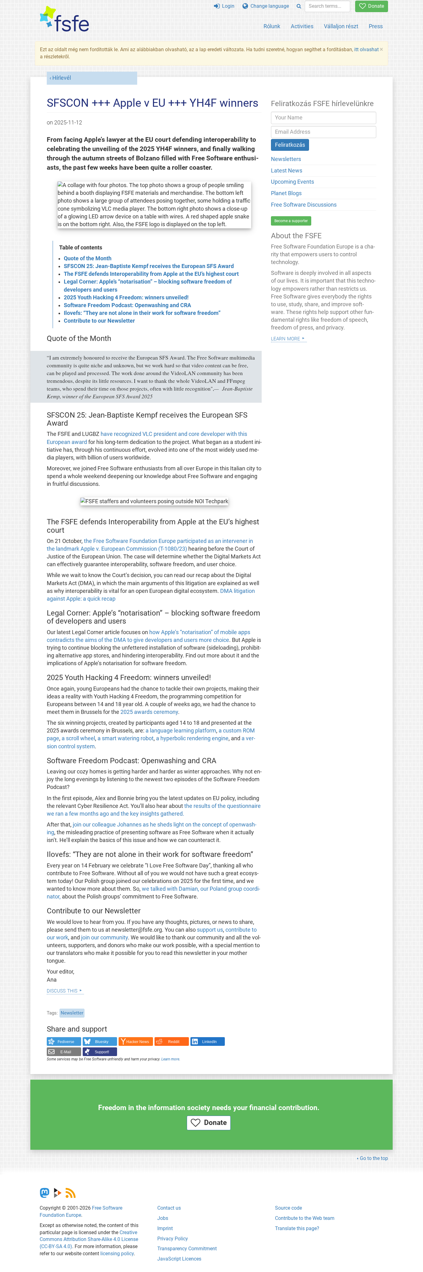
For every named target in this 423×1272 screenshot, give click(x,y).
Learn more (170, 1059)
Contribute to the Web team (304, 1218)
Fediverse (66, 1042)
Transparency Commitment (187, 1249)
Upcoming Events (292, 182)
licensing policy (117, 1253)
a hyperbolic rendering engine (192, 738)
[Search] (299, 6)
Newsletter (72, 1013)
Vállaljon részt (341, 26)
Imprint (165, 1228)
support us (210, 930)
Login (227, 6)
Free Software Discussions (304, 205)
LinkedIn (209, 1042)
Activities (302, 26)
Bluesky (101, 1042)
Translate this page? (297, 1228)
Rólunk (272, 26)
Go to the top (374, 1158)
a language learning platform (181, 731)
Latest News (286, 171)
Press (376, 26)
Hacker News (137, 1042)
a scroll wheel (78, 738)
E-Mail (65, 1052)
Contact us (169, 1208)
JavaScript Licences (179, 1259)
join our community (104, 937)
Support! (102, 1052)
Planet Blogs (286, 193)
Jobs (162, 1218)
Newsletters (286, 159)
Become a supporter (291, 221)
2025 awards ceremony (149, 712)
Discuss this (62, 990)
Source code (288, 1208)
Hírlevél (61, 78)
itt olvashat (366, 49)
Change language (268, 6)
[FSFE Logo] (64, 19)
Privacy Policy (172, 1239)
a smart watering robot (126, 738)
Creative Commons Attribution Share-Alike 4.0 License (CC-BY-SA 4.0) (89, 1239)
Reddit (173, 1042)
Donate (375, 6)
